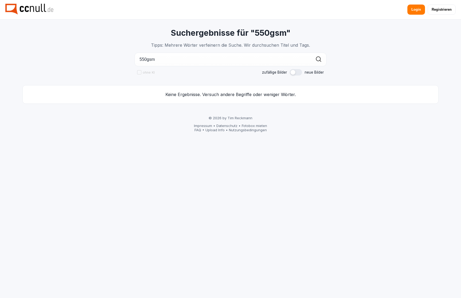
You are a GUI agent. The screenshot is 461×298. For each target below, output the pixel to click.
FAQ (197, 130)
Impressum (203, 126)
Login (416, 9)
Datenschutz (226, 126)
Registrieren (442, 9)
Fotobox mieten (254, 126)
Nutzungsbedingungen (248, 130)
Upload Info (215, 130)
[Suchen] (318, 59)
